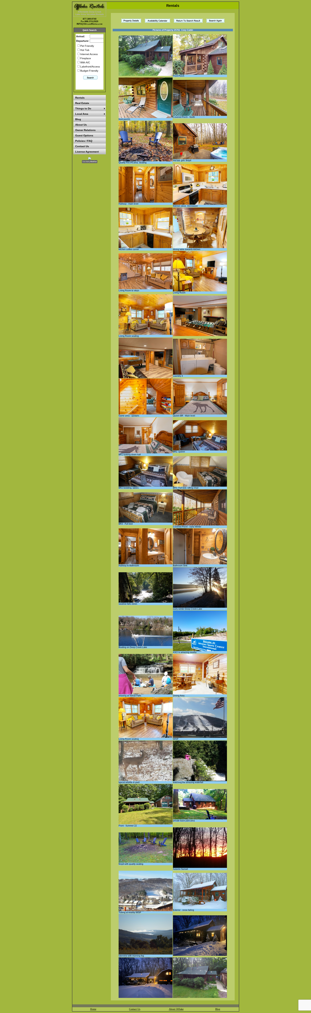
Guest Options (84, 135)
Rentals (80, 97)
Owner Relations (85, 130)
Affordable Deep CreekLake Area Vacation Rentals (89, 13)
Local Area (81, 113)
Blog (78, 119)
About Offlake (176, 1009)
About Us (81, 124)
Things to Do (83, 108)
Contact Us (82, 146)
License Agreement (87, 151)
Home (93, 1009)
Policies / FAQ (83, 140)
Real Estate (82, 103)
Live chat (85, 161)
